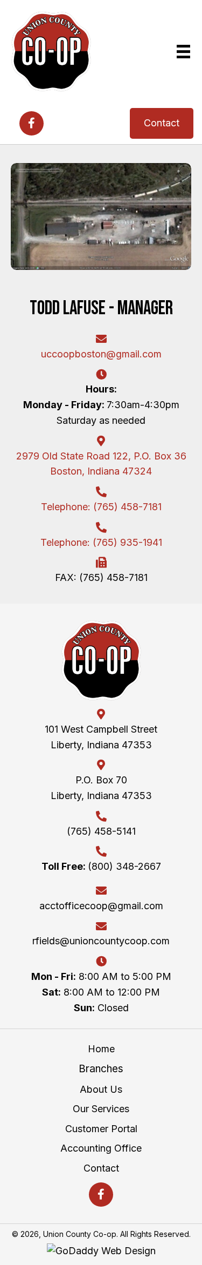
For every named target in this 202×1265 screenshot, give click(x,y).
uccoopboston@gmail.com (101, 354)
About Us (101, 1089)
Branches (101, 1069)
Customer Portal (101, 1128)
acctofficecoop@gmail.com (101, 905)
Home (101, 1048)
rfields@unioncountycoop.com (101, 940)
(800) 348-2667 (101, 866)
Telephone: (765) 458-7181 (101, 506)
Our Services (101, 1108)
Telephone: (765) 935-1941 (101, 542)
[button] (31, 123)
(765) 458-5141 (101, 831)
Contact (101, 1168)
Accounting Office (101, 1148)
